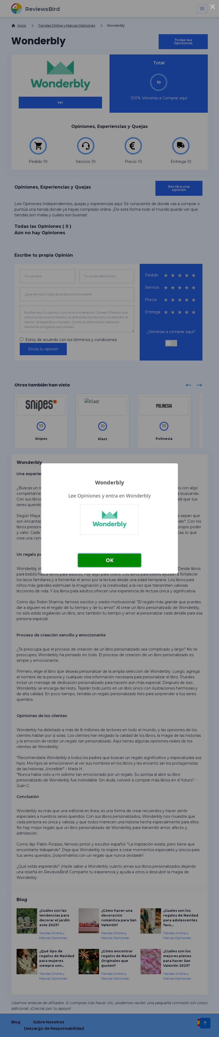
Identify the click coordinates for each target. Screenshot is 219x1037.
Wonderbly (109, 482)
